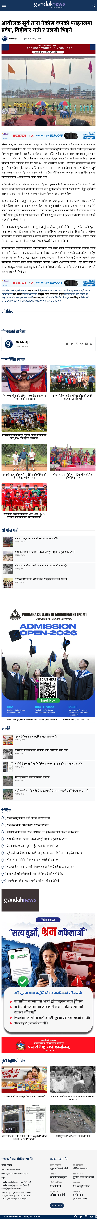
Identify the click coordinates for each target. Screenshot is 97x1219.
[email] (91, 344)
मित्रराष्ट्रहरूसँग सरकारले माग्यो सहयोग (32, 777)
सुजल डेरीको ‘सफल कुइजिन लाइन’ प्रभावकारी (36, 737)
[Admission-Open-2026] (48, 664)
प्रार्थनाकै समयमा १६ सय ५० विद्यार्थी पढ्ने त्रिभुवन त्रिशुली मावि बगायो (45, 552)
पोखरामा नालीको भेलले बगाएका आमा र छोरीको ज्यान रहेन (41, 566)
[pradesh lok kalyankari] (48, 983)
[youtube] (81, 344)
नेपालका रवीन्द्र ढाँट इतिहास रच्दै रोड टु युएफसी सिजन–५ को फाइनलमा (24, 397)
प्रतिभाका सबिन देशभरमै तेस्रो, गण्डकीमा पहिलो (28, 825)
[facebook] (67, 344)
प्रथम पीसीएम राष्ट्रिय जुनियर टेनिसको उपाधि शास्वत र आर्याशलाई (72, 397)
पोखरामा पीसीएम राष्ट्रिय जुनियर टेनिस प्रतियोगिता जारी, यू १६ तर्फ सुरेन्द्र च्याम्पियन (24, 437)
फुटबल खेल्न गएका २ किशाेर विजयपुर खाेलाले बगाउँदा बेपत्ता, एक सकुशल (40, 867)
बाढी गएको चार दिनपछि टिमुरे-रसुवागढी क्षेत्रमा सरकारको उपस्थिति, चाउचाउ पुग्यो (51, 791)
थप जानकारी (57, 1205)
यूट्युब (61, 294)
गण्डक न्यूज (23, 342)
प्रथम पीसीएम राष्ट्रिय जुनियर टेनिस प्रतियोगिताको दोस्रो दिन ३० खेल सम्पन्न (24, 476)
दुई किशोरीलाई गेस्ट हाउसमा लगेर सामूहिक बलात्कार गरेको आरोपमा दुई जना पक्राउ (44, 853)
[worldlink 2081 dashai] (48, 136)
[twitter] (72, 344)
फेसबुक (40, 294)
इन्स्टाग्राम (53, 294)
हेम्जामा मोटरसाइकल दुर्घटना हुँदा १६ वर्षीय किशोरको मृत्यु (32, 846)
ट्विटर (47, 294)
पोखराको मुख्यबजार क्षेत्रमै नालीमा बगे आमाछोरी (36, 538)
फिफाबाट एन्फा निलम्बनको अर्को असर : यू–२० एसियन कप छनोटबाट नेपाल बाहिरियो (24, 515)
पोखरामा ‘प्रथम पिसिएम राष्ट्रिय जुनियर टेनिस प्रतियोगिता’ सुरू (72, 476)
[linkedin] (86, 344)
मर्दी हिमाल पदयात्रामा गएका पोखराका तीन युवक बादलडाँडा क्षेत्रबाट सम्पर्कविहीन (43, 832)
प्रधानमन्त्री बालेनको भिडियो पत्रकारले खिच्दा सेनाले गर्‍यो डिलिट (35, 874)
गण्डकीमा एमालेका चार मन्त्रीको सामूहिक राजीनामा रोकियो (41, 579)
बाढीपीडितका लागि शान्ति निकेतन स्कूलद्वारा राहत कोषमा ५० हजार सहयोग (48, 764)
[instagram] (77, 344)
